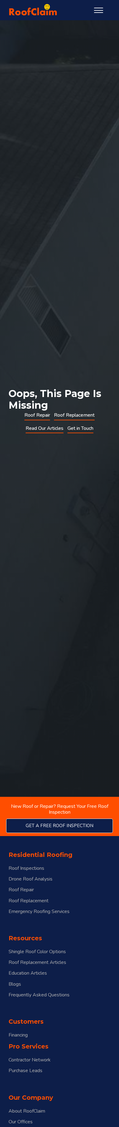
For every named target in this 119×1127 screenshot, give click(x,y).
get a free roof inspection (59, 826)
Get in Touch (80, 428)
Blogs (15, 984)
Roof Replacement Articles (37, 962)
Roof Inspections (26, 868)
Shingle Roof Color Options (37, 952)
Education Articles (28, 973)
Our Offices (21, 1122)
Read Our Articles (44, 428)
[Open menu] (98, 10)
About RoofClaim (27, 1111)
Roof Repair (37, 415)
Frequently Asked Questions (39, 995)
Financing (18, 1035)
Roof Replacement (74, 415)
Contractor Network (30, 1060)
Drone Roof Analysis (30, 879)
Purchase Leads (25, 1071)
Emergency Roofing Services (39, 912)
